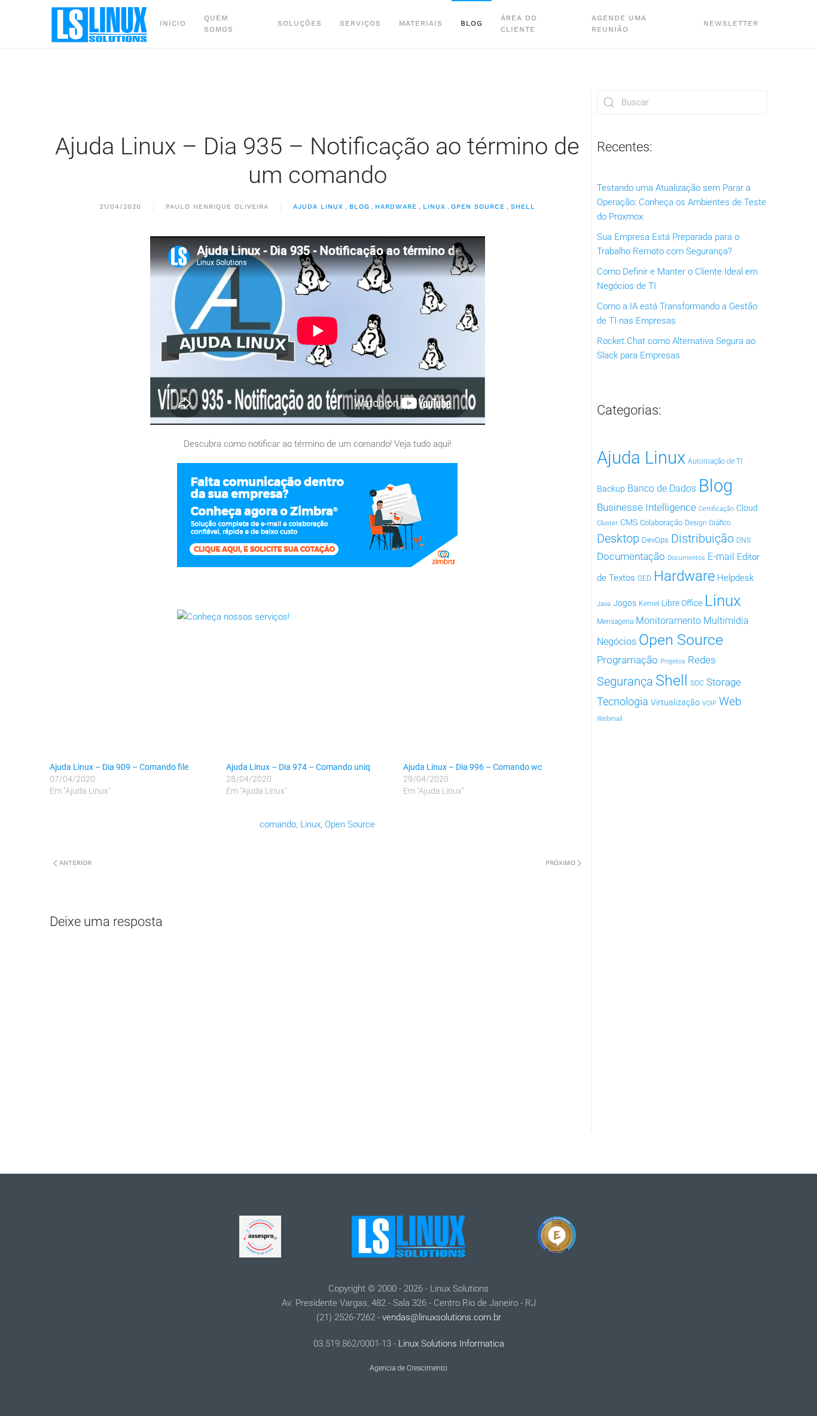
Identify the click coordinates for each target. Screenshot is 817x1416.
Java (604, 604)
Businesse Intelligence (646, 507)
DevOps (655, 539)
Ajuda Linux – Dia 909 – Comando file (119, 767)
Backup (611, 489)
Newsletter (730, 23)
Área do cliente (519, 24)
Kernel (649, 603)
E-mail (721, 556)
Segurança (625, 681)
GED (644, 578)
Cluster (607, 523)
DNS (743, 540)
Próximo (560, 863)
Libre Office (681, 603)
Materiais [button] (421, 23)
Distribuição (702, 539)
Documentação (631, 556)
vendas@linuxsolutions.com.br (441, 1317)
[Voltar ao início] (100, 24)
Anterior (75, 863)
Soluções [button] (300, 23)
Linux (434, 207)
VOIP (709, 703)
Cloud (747, 508)
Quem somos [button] (218, 24)
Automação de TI (715, 461)
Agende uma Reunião (619, 24)
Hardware (396, 207)
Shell (523, 207)
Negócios (616, 641)
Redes (702, 660)
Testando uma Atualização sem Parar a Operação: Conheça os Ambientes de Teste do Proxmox (681, 202)
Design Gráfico (708, 523)
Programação (627, 660)
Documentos (686, 558)
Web (730, 701)
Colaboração (661, 522)
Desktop (618, 539)
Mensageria (615, 621)
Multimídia (726, 620)
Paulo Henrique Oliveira (217, 207)
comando (278, 824)
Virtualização (675, 702)
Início (173, 23)
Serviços (360, 23)
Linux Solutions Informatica (451, 1343)
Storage (723, 682)
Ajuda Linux (318, 207)
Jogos (624, 603)
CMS (629, 522)
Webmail (609, 719)
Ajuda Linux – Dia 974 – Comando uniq (298, 767)
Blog (472, 23)
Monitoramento (668, 620)
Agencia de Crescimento (408, 1368)
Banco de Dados (661, 488)
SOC (697, 683)
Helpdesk (735, 578)
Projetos (672, 661)
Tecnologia (622, 701)
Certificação (716, 509)
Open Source (478, 207)
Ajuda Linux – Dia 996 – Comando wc (472, 767)
